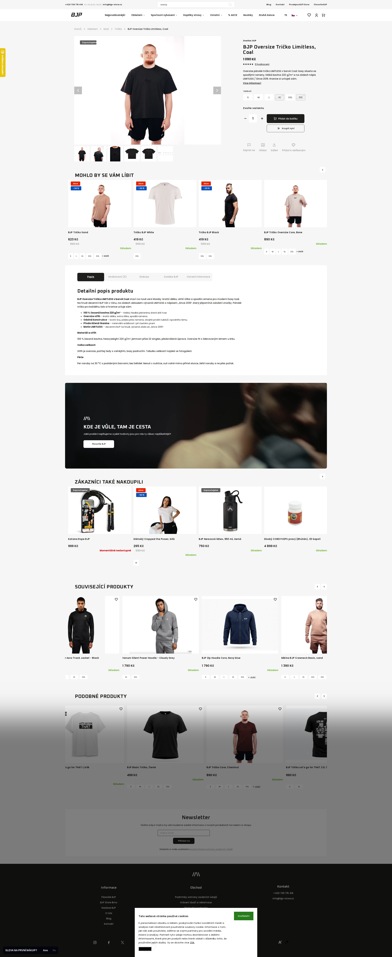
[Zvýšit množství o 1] (262, 118)
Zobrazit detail (99, 221)
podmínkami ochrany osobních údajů (212, 849)
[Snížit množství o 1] (245, 118)
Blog (268, 4)
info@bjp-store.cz (283, 898)
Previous (317, 586)
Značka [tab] (171, 276)
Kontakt (280, 4)
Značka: (249, 40)
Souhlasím (244, 916)
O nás (108, 913)
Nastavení (145, 948)
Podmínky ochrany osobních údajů (196, 897)
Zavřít (314, 156)
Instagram (95, 942)
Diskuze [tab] (144, 276)
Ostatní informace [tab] (198, 276)
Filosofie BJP (320, 4)
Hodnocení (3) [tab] (117, 276)
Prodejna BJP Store (299, 4)
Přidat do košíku (288, 118)
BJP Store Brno (108, 902)
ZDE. (192, 942)
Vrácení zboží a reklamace (196, 902)
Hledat (230, 5)
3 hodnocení (262, 64)
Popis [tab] (90, 276)
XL (82, 256)
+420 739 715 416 (283, 893)
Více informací (252, 83)
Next (324, 586)
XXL (89, 256)
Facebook (108, 942)
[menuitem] (118, 15)
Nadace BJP (109, 907)
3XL (97, 256)
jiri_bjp (122, 942)
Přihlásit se (184, 840)
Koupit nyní (288, 128)
